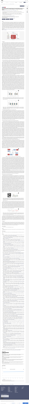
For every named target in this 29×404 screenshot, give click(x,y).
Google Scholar (10, 235)
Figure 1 (21, 84)
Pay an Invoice (2, 388)
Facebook (22, 388)
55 (6, 143)
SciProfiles (16, 390)
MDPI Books (16, 388)
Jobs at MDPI (2, 390)
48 (8, 133)
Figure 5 (11, 203)
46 (7, 132)
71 (21, 204)
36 (18, 110)
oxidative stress (21, 29)
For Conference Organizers (10, 391)
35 (20, 87)
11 (21, 57)
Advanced (27, 2)
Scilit (14, 235)
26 (4, 77)
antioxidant (19, 29)
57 (20, 143)
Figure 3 (16, 145)
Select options (2, 395)
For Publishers (9, 390)
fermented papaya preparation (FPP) (10, 29)
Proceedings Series (16, 392)
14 (4, 63)
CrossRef (12, 235)
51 (3, 136)
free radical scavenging (16, 29)
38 (7, 117)
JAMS (15, 391)
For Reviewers (9, 388)
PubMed (15, 235)
